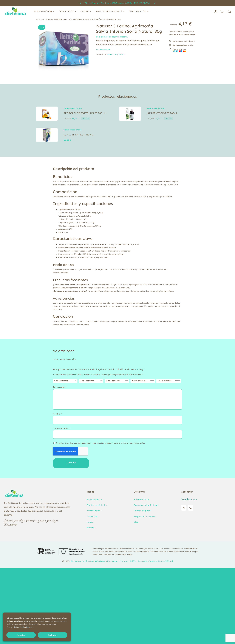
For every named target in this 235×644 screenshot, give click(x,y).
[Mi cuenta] (215, 11)
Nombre (57, 414)
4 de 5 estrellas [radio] (138, 381)
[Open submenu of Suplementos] (147, 11)
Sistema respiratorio (116, 54)
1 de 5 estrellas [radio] (61, 381)
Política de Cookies (14, 627)
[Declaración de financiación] (61, 551)
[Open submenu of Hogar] (89, 11)
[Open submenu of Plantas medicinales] (123, 11)
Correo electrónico (62, 428)
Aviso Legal (100, 561)
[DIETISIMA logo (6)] (15, 7)
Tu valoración (59, 387)
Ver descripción (103, 49)
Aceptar (21, 635)
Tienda (48, 19)
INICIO (39, 19)
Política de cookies (138, 561)
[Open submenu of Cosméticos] (74, 11)
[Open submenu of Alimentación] (53, 11)
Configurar (27, 627)
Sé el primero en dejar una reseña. (112, 37)
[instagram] (183, 508)
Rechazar (52, 635)
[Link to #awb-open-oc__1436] (229, 11)
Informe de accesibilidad (161, 561)
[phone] (190, 508)
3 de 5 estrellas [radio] (113, 381)
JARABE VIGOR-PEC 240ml (162, 113)
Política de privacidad (117, 561)
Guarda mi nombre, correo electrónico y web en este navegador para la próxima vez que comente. (100, 443)
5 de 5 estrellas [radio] (164, 381)
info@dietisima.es (189, 499)
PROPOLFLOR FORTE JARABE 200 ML (85, 113)
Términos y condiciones (82, 561)
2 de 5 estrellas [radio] (87, 381)
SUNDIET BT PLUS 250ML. (78, 134)
